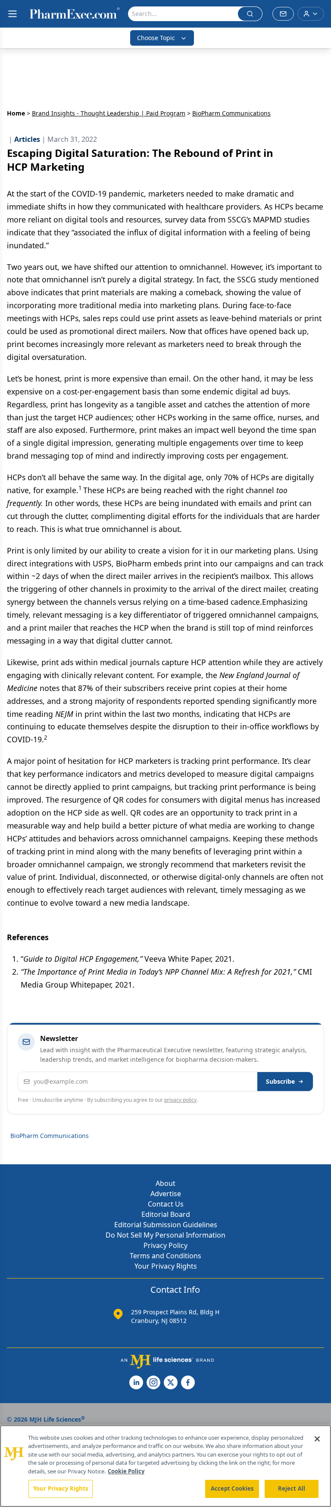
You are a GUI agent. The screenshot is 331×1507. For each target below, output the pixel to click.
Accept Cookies (232, 1488)
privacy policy (180, 1100)
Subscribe (280, 1081)
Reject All (291, 1488)
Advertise (165, 1193)
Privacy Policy (165, 1245)
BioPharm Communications (49, 1136)
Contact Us (166, 1204)
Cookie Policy (126, 1471)
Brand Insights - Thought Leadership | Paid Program (108, 113)
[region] (165, 1466)
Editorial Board (165, 1214)
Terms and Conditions (165, 1255)
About (165, 1183)
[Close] (317, 1438)
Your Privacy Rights (165, 1266)
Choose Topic (156, 38)
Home (16, 113)
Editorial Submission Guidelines (165, 1224)
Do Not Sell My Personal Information (165, 1235)
